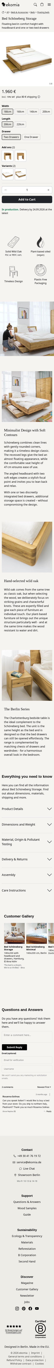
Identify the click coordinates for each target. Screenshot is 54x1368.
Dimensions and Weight (18, 824)
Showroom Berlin (29, 1175)
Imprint (35, 1353)
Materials (27, 1242)
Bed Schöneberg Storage (13, 948)
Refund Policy (14, 1360)
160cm (20, 111)
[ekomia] (10, 4)
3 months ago (41, 1094)
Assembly (8, 875)
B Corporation (27, 1255)
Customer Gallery (27, 1289)
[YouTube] (37, 1308)
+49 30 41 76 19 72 (29, 1156)
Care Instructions (14, 890)
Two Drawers (11, 137)
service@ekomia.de (29, 1162)
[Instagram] (17, 1308)
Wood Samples (27, 1208)
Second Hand (27, 1261)
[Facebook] (30, 1308)
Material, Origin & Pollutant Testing (21, 841)
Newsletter (27, 1295)
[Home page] (3, 12)
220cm (20, 124)
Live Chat (29, 1168)
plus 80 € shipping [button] (26, 96)
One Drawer (31, 137)
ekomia (23, 1353)
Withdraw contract (20, 1363)
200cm (46, 111)
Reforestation (27, 1248)
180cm (7, 111)
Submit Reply (14, 1047)
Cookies (39, 1363)
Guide (27, 1214)
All (8, 12)
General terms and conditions (25, 1356)
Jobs (27, 1302)
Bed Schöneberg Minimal (35, 948)
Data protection (35, 1360)
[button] (35, 4)
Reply (48, 1111)
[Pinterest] (24, 1308)
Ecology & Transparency (27, 1236)
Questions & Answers (27, 1202)
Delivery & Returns (15, 859)
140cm (33, 111)
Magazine (27, 1283)
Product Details (12, 809)
